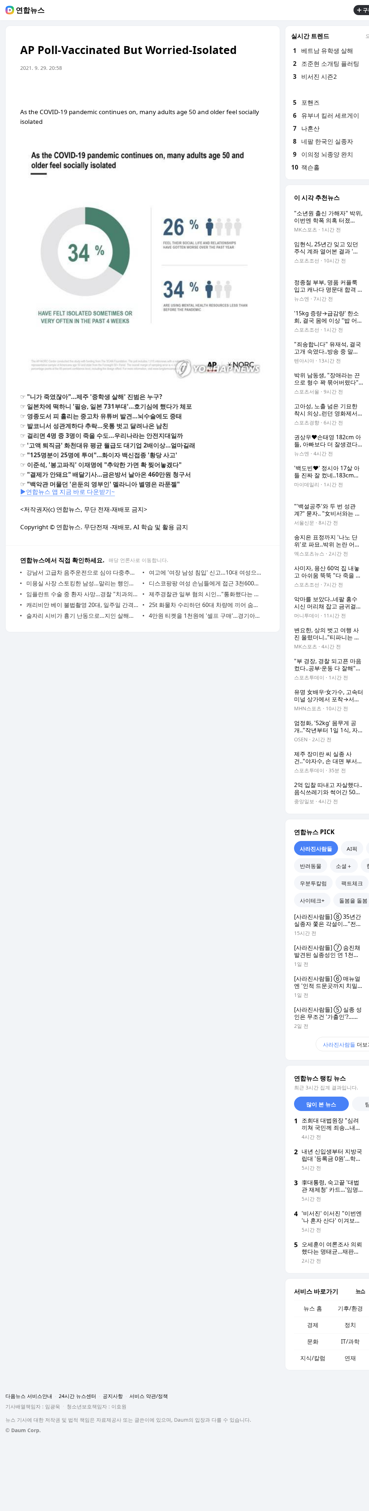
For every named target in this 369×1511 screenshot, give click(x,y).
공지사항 (113, 1396)
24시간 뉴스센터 (77, 1396)
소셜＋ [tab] (344, 865)
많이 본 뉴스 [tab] (321, 1104)
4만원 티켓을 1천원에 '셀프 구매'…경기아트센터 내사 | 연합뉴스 (205, 616)
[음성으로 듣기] (229, 88)
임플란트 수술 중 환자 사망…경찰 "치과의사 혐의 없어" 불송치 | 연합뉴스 (82, 594)
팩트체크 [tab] (352, 883)
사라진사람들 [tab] (316, 848)
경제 (313, 1325)
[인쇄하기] (258, 88)
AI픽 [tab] (352, 848)
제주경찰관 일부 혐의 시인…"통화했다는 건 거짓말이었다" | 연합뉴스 (205, 594)
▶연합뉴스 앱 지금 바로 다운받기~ (67, 491)
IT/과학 (350, 1341)
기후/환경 (350, 1308)
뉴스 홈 (312, 1308)
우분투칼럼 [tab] (313, 883)
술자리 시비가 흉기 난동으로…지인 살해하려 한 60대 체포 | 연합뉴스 (82, 616)
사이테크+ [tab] (312, 900)
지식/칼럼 (312, 1358)
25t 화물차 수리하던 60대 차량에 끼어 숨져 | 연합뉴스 (205, 605)
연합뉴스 (30, 10)
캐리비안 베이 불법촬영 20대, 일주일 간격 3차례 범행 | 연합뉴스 (82, 605)
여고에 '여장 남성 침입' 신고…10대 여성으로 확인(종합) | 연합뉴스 (205, 572)
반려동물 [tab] (310, 865)
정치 (350, 1325)
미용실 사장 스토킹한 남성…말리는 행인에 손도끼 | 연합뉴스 (82, 583)
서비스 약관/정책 (148, 1396)
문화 (313, 1341)
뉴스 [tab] (360, 1290)
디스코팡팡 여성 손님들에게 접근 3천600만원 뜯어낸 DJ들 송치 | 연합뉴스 (205, 583)
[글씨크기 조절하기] (243, 88)
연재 (350, 1358)
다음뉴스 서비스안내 (28, 1396)
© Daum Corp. (23, 1430)
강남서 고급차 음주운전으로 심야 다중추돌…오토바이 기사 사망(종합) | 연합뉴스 (82, 572)
